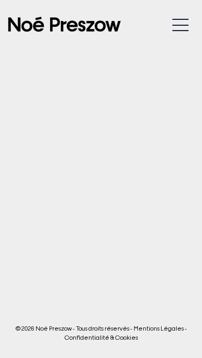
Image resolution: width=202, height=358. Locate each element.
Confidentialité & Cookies (101, 337)
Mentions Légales (159, 328)
